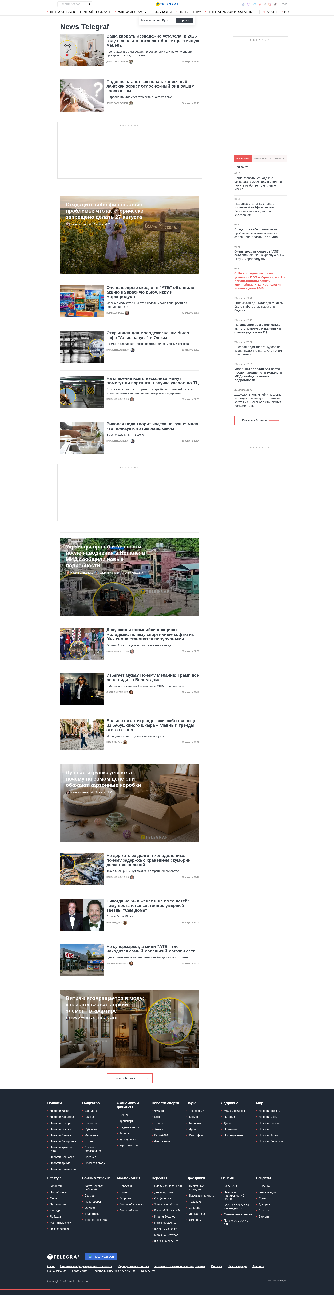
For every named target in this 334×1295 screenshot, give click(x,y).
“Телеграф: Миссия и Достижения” (231, 11)
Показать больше (124, 1078)
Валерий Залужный (167, 1210)
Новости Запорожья (63, 1141)
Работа (89, 1116)
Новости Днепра (60, 1123)
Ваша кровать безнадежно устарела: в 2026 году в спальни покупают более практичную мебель (152, 41)
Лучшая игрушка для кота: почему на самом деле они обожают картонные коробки (103, 779)
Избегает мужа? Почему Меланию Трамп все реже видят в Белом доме (152, 677)
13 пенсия (230, 1186)
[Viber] (249, 4)
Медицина (91, 1135)
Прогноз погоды (95, 1163)
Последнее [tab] (243, 158)
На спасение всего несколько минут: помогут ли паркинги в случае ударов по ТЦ (152, 380)
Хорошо (184, 20)
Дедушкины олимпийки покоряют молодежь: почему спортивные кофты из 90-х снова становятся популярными (150, 634)
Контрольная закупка (132, 11)
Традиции (195, 1201)
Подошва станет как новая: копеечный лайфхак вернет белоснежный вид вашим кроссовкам (150, 86)
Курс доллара (128, 1139)
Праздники (195, 1178)
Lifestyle (54, 1178)
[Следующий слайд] (288, 12)
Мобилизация (128, 1178)
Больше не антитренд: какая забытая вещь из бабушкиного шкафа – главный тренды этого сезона (151, 725)
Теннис (159, 1123)
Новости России (269, 1123)
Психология (231, 1129)
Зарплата (91, 1110)
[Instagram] (269, 4)
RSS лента (148, 1270)
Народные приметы (202, 1195)
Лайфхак (55, 1216)
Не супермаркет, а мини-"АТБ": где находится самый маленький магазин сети (151, 948)
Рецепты (263, 1178)
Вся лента (241, 167)
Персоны (159, 1178)
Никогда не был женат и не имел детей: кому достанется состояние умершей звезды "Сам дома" (147, 906)
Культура (55, 1210)
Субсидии (91, 1129)
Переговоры (93, 1201)
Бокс (157, 1116)
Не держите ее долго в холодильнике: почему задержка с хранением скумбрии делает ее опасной (148, 860)
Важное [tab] (280, 158)
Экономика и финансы (128, 1105)
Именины (195, 1219)
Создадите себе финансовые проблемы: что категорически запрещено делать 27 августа (105, 211)
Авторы (272, 11)
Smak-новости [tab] (262, 158)
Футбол (159, 1110)
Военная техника (96, 1219)
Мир (259, 1103)
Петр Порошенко (165, 1222)
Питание (229, 1116)
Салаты (264, 1210)
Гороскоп (56, 1186)
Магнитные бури (60, 1222)
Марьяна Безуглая (166, 1235)
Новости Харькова (62, 1116)
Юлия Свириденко (166, 1241)
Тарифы (125, 1133)
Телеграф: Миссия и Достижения (114, 1270)
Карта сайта (80, 1270)
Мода (53, 1198)
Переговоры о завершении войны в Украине (80, 11)
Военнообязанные (132, 1204)
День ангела (197, 1213)
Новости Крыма (60, 1163)
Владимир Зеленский (168, 1186)
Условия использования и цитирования (179, 1266)
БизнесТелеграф (190, 11)
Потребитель (58, 1192)
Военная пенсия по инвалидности (236, 1206)
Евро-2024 (161, 1135)
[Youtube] (260, 4)
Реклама (216, 1266)
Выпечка (264, 1186)
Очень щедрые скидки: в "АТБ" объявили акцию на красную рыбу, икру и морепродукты (150, 292)
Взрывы (90, 1195)
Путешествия (58, 1204)
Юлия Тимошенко (165, 1228)
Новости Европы (270, 1110)
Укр (284, 4)
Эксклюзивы (163, 11)
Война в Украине (96, 1178)
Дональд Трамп (164, 1192)
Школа (89, 1141)
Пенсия (227, 1178)
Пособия (90, 1157)
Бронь (124, 1192)
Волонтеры (92, 1213)
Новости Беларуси (271, 1141)
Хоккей (158, 1129)
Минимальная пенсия (238, 1214)
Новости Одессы (61, 1129)
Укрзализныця (129, 1145)
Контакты (258, 1266)
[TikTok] (275, 4)
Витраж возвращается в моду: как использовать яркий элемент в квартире (105, 1004)
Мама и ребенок (234, 1110)
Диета (228, 1123)
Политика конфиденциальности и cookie (86, 1266)
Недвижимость (129, 1127)
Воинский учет (129, 1210)
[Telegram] (254, 4)
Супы (262, 1198)
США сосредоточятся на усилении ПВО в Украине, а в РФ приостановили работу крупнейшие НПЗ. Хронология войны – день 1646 (259, 281)
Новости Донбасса (62, 1157)
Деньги (124, 1114)
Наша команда (56, 1270)
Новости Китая (268, 1135)
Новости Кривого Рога (61, 1149)
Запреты (194, 1207)
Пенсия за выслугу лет (236, 1222)
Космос (193, 1116)
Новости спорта (165, 1103)
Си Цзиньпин (162, 1198)
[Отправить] (88, 4)
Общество (91, 1103)
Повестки (126, 1186)
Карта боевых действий (94, 1188)
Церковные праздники (196, 1188)
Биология (195, 1123)
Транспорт (126, 1121)
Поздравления (59, 1228)
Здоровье (229, 1103)
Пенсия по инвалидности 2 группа (234, 1195)
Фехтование (162, 1141)
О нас (51, 1266)
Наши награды (237, 1266)
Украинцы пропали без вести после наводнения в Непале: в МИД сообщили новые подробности (105, 556)
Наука (191, 1103)
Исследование (233, 1135)
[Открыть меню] (50, 4)
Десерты (264, 1204)
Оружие (90, 1207)
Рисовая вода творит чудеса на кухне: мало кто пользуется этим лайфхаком (152, 426)
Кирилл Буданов (164, 1216)
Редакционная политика (133, 1266)
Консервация (267, 1192)
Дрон (192, 1129)
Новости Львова (60, 1135)
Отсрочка (126, 1198)
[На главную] (167, 4)
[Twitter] (265, 4)
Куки (165, 20)
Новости (54, 1103)
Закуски (264, 1216)
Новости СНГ (267, 1129)
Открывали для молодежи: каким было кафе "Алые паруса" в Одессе (147, 335)
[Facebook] (243, 4)
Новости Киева (59, 1110)
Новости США (268, 1116)
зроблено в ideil (277, 1281)
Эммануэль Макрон (167, 1204)
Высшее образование (93, 1149)
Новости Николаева (63, 1169)
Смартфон (196, 1135)
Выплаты (91, 1123)
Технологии (196, 1110)
